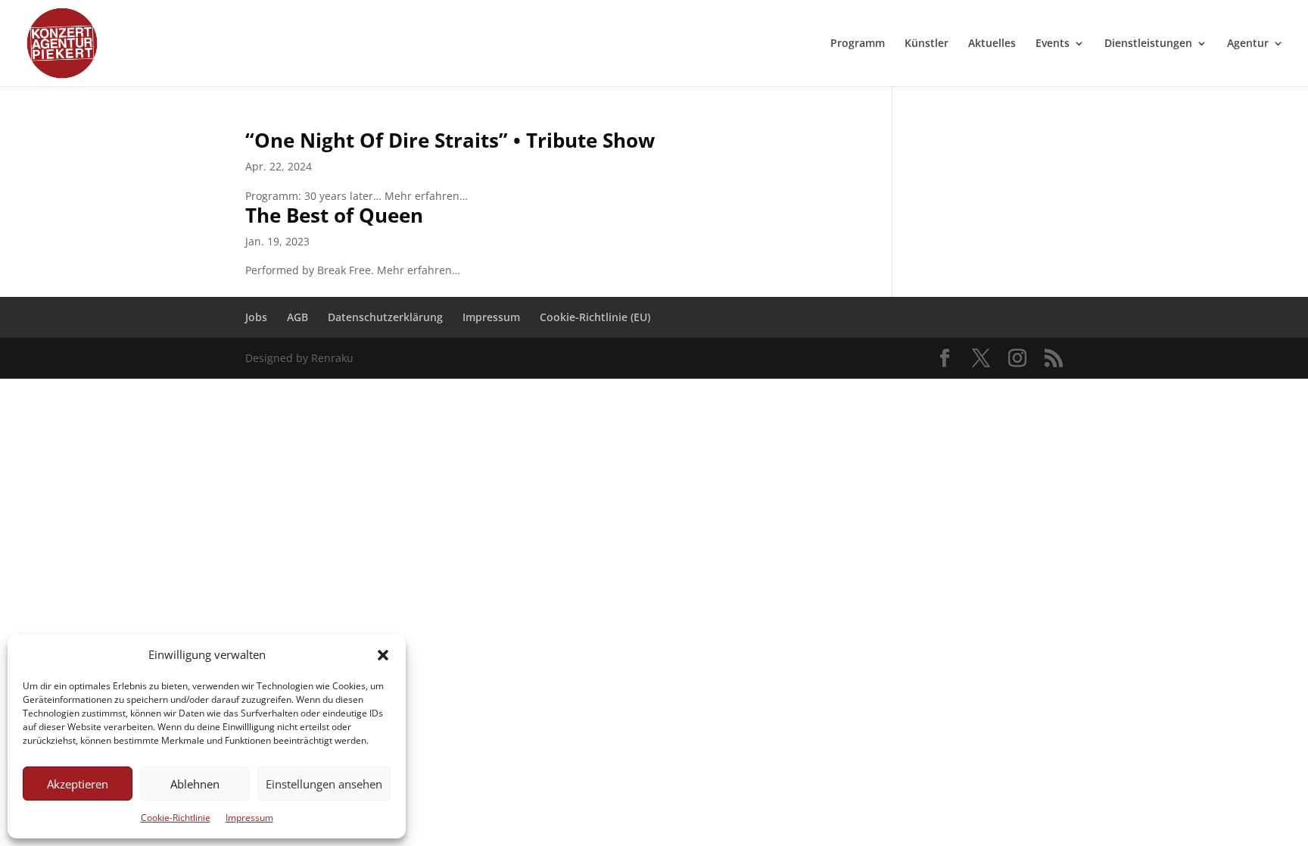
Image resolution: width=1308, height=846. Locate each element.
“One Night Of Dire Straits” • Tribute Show (450, 140)
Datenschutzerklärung (385, 317)
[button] (383, 655)
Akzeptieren (77, 783)
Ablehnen (195, 783)
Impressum (249, 817)
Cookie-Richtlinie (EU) (595, 317)
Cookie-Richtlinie (175, 817)
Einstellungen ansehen (324, 783)
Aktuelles (992, 44)
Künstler (926, 44)
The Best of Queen (334, 215)
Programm (857, 44)
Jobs (256, 317)
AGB (297, 317)
